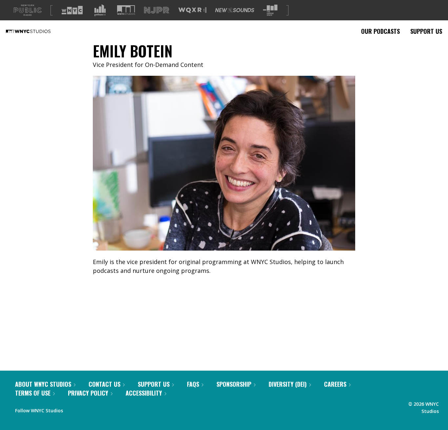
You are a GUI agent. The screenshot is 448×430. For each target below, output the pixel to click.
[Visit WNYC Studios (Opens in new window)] (126, 10)
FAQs (193, 384)
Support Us (426, 31)
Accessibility (144, 393)
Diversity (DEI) (288, 384)
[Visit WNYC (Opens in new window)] (72, 10)
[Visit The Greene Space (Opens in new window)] (270, 10)
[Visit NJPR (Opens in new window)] (156, 10)
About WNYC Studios (43, 384)
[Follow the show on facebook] (72, 409)
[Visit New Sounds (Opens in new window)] (234, 10)
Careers (335, 384)
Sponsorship (233, 384)
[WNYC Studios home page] (36, 31)
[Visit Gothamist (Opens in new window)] (100, 10)
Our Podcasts (380, 31)
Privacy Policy (88, 393)
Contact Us (104, 384)
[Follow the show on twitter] (85, 409)
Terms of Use (33, 393)
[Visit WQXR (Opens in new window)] (192, 10)
